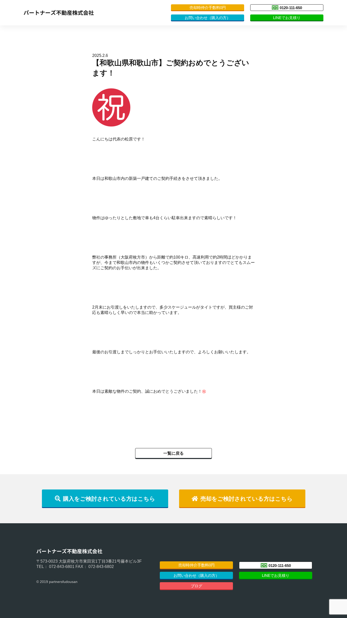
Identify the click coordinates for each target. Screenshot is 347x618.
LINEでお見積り (287, 17)
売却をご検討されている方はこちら (246, 499)
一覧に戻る (173, 453)
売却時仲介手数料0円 (208, 7)
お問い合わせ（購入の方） (207, 17)
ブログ (196, 586)
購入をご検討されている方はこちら (109, 499)
